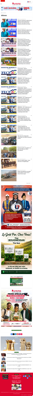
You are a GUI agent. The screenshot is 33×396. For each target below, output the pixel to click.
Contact (16, 376)
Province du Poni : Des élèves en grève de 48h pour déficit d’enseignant (24, 149)
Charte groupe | (19, 375)
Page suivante (28, 183)
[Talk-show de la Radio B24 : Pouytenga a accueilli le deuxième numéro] (8, 139)
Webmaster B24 (20, 19)
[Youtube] (27, 376)
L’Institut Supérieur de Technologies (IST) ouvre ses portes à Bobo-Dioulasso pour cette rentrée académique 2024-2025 (24, 119)
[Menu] (1, 4)
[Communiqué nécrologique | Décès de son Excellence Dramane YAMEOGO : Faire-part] (3, 362)
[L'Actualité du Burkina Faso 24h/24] (16, 3)
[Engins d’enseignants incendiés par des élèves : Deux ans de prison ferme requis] (8, 175)
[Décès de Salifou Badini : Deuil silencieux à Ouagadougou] (8, 164)
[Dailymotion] (27, 378)
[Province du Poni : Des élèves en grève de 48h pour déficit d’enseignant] (8, 152)
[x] (25, 376)
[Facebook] (23, 376)
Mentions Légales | (14, 375)
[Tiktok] (31, 376)
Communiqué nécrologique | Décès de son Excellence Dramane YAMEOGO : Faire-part (19, 361)
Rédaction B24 (20, 146)
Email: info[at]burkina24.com (16, 378)
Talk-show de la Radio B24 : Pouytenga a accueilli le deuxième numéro (25, 137)
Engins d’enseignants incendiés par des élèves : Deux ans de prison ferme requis (24, 172)
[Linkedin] (29, 376)
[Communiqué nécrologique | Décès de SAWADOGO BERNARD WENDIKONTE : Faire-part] (3, 366)
